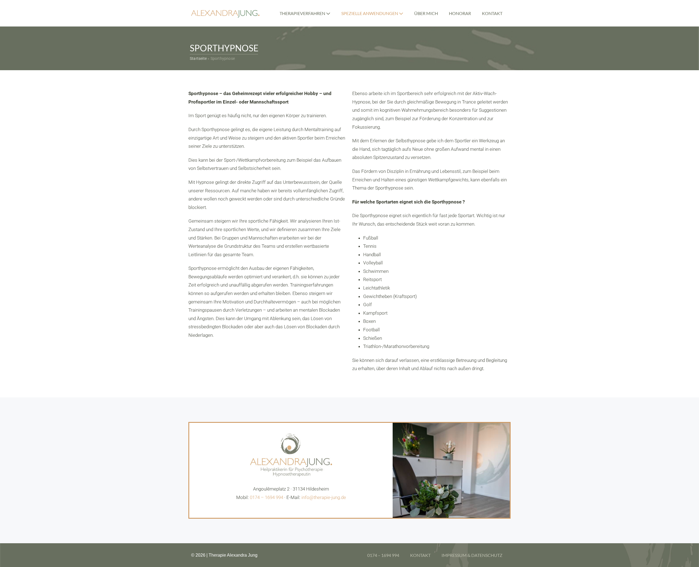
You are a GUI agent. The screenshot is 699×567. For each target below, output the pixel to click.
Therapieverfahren (303, 13)
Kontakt (492, 13)
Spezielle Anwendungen (370, 13)
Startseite (198, 58)
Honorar (460, 13)
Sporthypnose (224, 48)
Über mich (426, 13)
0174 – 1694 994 (266, 497)
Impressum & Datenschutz (472, 555)
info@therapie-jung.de (323, 497)
